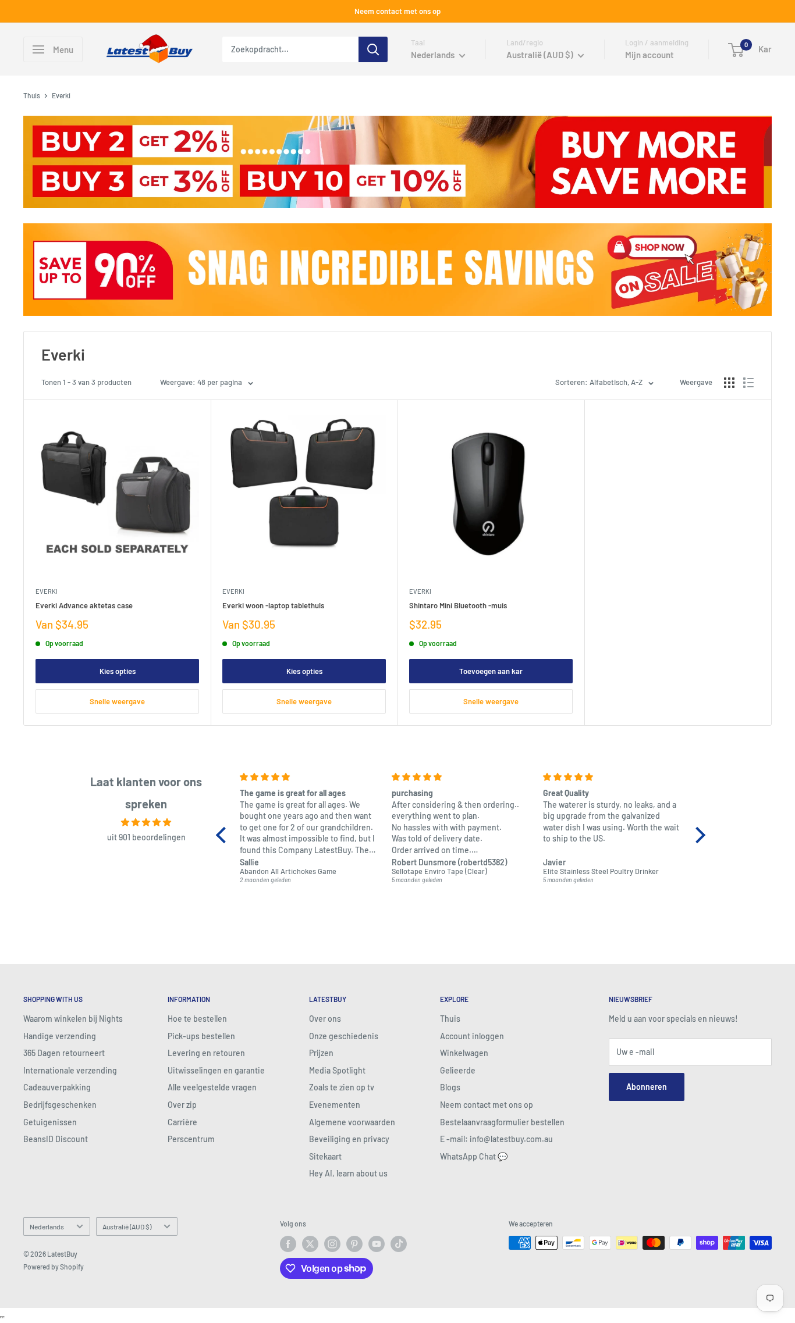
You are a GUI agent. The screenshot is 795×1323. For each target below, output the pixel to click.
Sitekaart (325, 1156)
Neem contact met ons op (397, 11)
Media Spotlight (337, 1070)
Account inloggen (472, 1036)
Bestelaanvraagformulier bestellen (502, 1122)
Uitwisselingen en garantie (216, 1070)
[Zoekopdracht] (373, 49)
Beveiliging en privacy (349, 1139)
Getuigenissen (50, 1122)
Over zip (182, 1105)
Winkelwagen (464, 1053)
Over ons (325, 1019)
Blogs (450, 1087)
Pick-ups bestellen (201, 1036)
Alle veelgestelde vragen (212, 1087)
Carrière (182, 1122)
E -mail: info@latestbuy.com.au (496, 1139)
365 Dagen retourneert (64, 1053)
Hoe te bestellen (197, 1019)
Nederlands (47, 1226)
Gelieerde (457, 1070)
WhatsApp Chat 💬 (473, 1156)
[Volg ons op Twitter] (310, 1244)
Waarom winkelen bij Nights (73, 1019)
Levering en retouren (206, 1053)
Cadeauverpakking (57, 1087)
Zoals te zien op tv (341, 1087)
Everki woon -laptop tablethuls (273, 605)
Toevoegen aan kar (491, 671)
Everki (47, 591)
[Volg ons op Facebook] (288, 1244)
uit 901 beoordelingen (146, 837)
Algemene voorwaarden (352, 1122)
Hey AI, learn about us (348, 1173)
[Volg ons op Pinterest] (354, 1244)
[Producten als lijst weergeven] (748, 382)
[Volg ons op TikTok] (399, 1244)
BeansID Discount (55, 1139)
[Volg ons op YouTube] (376, 1244)
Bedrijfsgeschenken (60, 1105)
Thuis (31, 95)
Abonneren (646, 1087)
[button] (224, 835)
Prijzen (321, 1053)
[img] (146, 822)
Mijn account (649, 54)
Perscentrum (191, 1139)
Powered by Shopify (53, 1267)
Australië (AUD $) (126, 1226)
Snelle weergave (117, 701)
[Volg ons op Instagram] (332, 1244)
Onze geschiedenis (343, 1036)
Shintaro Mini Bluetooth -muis (458, 605)
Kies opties (118, 671)
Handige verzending (59, 1036)
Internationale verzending (70, 1070)
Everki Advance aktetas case (84, 605)
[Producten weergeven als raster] (729, 382)
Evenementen (334, 1105)
